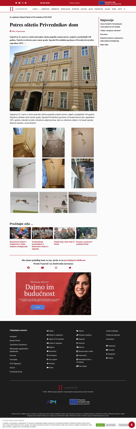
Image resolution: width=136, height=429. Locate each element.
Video (51, 368)
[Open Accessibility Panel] (131, 424)
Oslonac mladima (84, 335)
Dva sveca (103, 34)
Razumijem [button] (100, 425)
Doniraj (38, 307)
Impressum (110, 339)
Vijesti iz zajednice (56, 335)
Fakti (120, 9)
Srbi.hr (12, 368)
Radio (114, 9)
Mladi (91, 9)
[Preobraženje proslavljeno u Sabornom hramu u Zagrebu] (42, 237)
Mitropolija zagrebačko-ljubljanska (19, 350)
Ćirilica (71, 3)
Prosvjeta (13, 359)
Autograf (13, 336)
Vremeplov (55, 9)
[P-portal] (18, 9)
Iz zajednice (14, 17)
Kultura (84, 9)
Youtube (111, 350)
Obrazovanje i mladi (85, 351)
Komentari (45, 9)
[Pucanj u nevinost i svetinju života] (86, 237)
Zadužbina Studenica (18, 345)
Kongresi (81, 339)
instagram (111, 354)
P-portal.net (20, 31)
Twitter (110, 358)
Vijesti (35, 9)
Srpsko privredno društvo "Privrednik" (83, 392)
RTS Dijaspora (15, 364)
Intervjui (75, 9)
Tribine (81, 331)
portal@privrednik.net (74, 260)
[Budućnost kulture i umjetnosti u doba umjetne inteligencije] (20, 237)
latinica (77, 3)
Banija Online (15, 341)
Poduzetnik (99, 9)
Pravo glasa (65, 9)
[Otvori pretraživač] (124, 9)
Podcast (51, 363)
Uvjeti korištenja (112, 331)
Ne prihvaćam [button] (111, 425)
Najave (107, 9)
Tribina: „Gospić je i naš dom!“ (110, 30)
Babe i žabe (104, 44)
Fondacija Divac (16, 372)
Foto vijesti (82, 366)
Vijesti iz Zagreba (55, 343)
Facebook (111, 346)
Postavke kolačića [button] (124, 425)
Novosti (13, 355)
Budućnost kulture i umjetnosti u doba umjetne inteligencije (18, 244)
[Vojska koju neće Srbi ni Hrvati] (64, 237)
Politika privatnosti (113, 335)
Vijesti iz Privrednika (33, 17)
